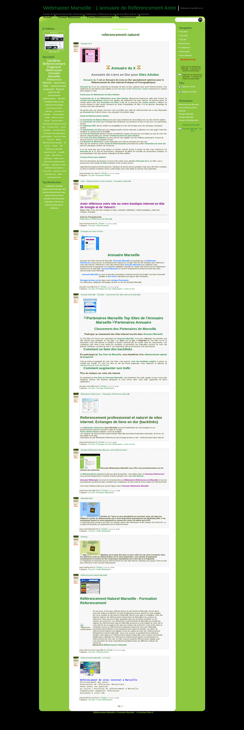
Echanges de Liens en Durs (92, 231)
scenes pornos (149, 102)
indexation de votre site (155, 144)
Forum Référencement (99, 17)
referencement (57, 195)
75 (76, 575)
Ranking (84, 537)
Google (55, 146)
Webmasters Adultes (140, 89)
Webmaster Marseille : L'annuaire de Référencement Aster (109, 8)
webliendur (54, 208)
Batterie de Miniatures (93, 142)
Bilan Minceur (57, 155)
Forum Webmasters (104, 700)
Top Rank (184, 36)
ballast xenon (59, 158)
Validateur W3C (89, 126)
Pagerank (54, 67)
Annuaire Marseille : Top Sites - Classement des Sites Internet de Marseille (110, 295)
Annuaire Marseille (124, 255)
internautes (121, 89)
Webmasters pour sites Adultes (114, 98)
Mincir (60, 174)
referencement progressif (54, 87)
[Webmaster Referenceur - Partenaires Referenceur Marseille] (90, 412)
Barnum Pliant (57, 121)
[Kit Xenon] (54, 49)
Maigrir (58, 139)
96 (76, 43)
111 (76, 231)
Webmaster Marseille (191, 125)
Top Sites (61, 99)
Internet (47, 82)
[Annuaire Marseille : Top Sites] (191, 131)
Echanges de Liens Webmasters (109, 289)
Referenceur (54, 79)
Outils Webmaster (103, 531)
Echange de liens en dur (54, 102)
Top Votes (184, 32)
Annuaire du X (86, 44)
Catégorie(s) (185, 48)
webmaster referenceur (54, 202)
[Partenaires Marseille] (103, 318)
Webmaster (54, 70)
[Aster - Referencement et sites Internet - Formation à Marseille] (90, 199)
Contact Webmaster (69, 17)
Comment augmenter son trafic (107, 368)
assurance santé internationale (55, 172)
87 (76, 657)
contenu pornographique (91, 100)
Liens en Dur (129, 289)
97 (76, 294)
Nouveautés (185, 51)
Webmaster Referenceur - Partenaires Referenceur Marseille (105, 394)
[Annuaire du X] (90, 62)
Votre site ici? (54, 52)
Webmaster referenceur (94, 428)
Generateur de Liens (92, 122)
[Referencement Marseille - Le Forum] (90, 676)
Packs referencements (89, 432)
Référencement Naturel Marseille (94, 575)
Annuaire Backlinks (186, 117)
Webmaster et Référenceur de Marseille (96, 219)
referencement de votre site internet (94, 365)
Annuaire (54, 73)
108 (76, 393)
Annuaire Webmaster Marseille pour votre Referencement (104, 450)
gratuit (61, 199)
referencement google (54, 105)
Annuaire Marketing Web (188, 120)
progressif (88, 357)
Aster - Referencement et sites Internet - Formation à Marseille (106, 181)
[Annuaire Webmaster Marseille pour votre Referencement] (90, 468)
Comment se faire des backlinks (107, 349)
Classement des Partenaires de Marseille (125, 329)
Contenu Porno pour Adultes (93, 157)
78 (76, 449)
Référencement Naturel (54, 168)
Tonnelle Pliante (59, 130)
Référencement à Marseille (115, 645)
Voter (76, 51)
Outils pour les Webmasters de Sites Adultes (99, 95)
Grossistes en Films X (111, 102)
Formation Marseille (126, 712)
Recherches (185, 44)
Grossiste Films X (145, 712)
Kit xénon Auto (53, 127)
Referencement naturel (93, 474)
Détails (104, 173)
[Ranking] (90, 555)
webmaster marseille (54, 186)
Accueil (91, 175)
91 (76, 536)
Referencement (54, 64)
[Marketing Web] (90, 516)
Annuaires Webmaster (105, 493)
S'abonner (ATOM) (189, 92)
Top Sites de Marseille (109, 354)
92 (76, 181)
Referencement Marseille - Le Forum (95, 658)
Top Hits (183, 40)
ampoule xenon (50, 152)
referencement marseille (52, 189)
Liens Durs (59, 82)
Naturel (60, 89)
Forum (63, 127)
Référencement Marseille (52, 143)
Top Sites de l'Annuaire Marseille (108, 378)
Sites (45, 85)
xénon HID (47, 171)
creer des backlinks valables (143, 361)
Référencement (127, 17)
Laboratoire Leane (58, 165)
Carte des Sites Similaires (95, 138)
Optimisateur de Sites (92, 130)
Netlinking (48, 158)
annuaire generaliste (54, 108)
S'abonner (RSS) (188, 87)
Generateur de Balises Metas (95, 120)
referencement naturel (54, 205)
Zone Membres (186, 55)
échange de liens (54, 177)
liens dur (50, 139)
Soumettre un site (188, 59)
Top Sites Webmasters (105, 388)
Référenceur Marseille (54, 149)
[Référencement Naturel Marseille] (90, 593)
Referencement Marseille (188, 104)
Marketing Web (87, 498)
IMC (61, 146)
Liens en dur (54, 92)
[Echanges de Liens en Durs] (90, 249)
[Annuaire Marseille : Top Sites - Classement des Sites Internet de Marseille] (90, 313)
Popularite (47, 130)
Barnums (48, 111)
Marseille (54, 76)
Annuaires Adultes (103, 175)
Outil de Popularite (91, 134)
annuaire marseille (51, 199)
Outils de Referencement (115, 144)
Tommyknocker (54, 95)
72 (76, 498)
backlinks (54, 60)
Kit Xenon (54, 33)
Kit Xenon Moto (60, 136)
